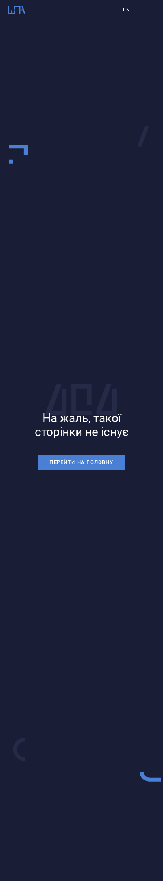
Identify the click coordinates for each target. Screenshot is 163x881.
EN (126, 10)
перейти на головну (81, 462)
